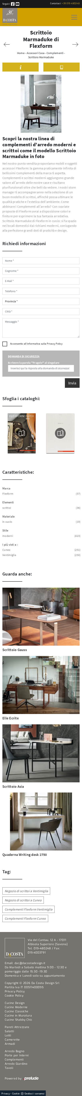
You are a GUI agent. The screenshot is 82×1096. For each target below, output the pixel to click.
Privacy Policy (54, 343)
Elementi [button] (8, 502)
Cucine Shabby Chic (18, 1020)
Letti (8, 1035)
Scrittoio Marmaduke (41, 57)
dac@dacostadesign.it (30, 963)
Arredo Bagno (14, 1051)
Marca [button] (6, 488)
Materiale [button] (8, 516)
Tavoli (9, 1068)
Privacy (5, 1093)
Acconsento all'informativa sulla (36, 343)
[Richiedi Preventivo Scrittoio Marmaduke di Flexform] (20, 67)
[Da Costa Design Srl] (9, 17)
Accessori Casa (36, 53)
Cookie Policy (14, 996)
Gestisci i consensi (34, 1093)
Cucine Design (14, 1003)
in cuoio (41, 521)
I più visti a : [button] (10, 544)
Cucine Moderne (16, 1007)
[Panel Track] (6, 44)
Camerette (12, 1040)
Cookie (16, 1093)
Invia (72, 382)
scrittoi (41, 508)
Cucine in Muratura (18, 1015)
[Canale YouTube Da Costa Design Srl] (18, 3)
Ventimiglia (41, 555)
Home (20, 53)
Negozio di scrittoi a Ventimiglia (26, 891)
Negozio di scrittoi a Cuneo (23, 900)
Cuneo (41, 550)
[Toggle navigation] (74, 17)
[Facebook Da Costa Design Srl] (13, 3)
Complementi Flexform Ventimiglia (28, 909)
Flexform (41, 493)
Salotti (9, 1031)
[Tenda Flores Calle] (75, 44)
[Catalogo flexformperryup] (60, 433)
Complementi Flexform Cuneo (25, 918)
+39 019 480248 (71, 3)
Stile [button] (5, 530)
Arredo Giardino (16, 1064)
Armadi (10, 1044)
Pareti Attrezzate (17, 1027)
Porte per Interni (17, 1055)
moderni (41, 536)
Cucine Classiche (16, 1011)
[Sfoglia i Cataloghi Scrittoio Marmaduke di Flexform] (61, 67)
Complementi (55, 53)
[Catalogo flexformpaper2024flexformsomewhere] (21, 433)
